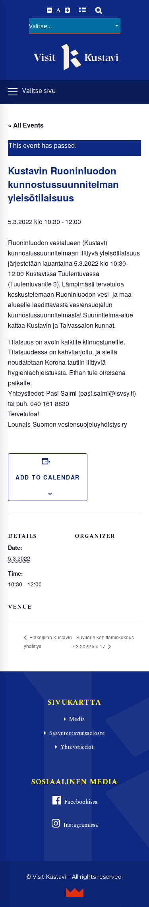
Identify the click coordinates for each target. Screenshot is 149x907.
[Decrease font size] (49, 10)
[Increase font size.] (67, 10)
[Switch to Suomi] (82, 10)
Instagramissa (81, 825)
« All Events (26, 125)
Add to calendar (47, 477)
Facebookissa (81, 802)
